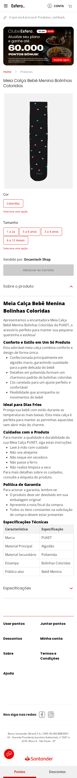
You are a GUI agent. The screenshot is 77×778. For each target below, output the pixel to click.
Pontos (19, 772)
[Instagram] (51, 714)
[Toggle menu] (5, 5)
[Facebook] (42, 714)
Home (7, 72)
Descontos (57, 772)
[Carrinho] (71, 5)
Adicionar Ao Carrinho (38, 270)
